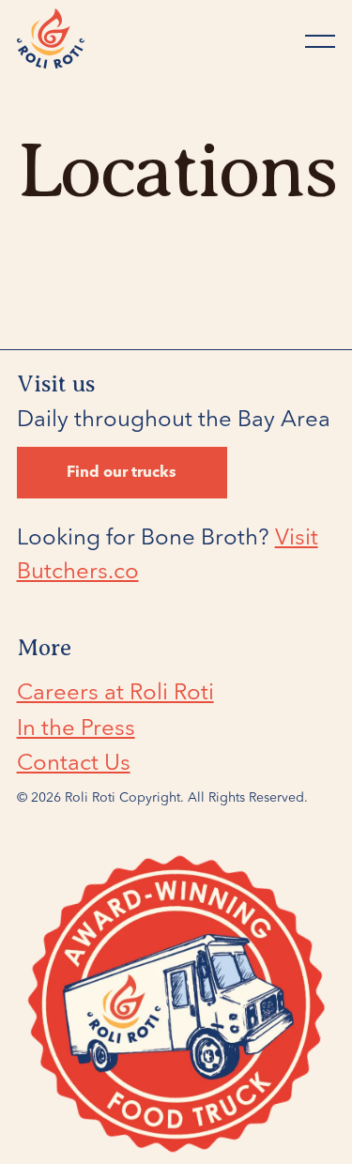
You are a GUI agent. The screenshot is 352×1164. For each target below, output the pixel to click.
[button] (320, 41)
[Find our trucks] (122, 473)
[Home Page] (50, 41)
